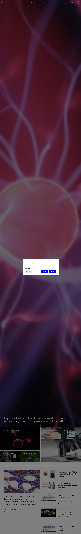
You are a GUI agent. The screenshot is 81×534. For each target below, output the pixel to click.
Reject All (52, 271)
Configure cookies (28, 271)
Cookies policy (27, 268)
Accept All (44, 271)
